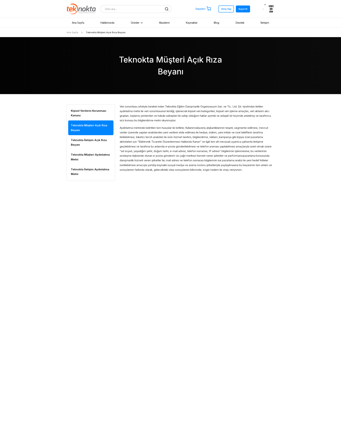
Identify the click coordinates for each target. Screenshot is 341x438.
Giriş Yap (226, 8)
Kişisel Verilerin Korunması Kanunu (88, 113)
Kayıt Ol (243, 8)
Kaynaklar (191, 22)
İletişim (265, 22)
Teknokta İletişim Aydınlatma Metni (90, 172)
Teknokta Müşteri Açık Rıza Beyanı (89, 128)
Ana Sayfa (78, 22)
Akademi (164, 22)
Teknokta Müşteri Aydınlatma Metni (90, 157)
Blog (216, 22)
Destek (240, 22)
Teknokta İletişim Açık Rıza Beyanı (89, 142)
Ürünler (135, 22)
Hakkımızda (107, 22)
